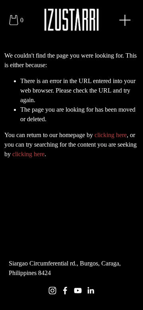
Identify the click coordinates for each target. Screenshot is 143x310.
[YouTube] (78, 290)
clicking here (111, 135)
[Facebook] (65, 290)
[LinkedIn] (91, 290)
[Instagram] (52, 290)
